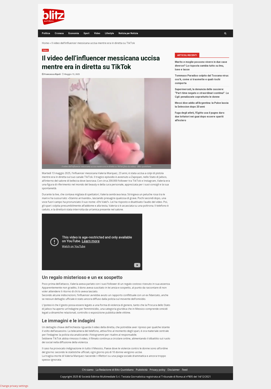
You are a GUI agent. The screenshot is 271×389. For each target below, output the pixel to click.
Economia (73, 33)
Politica (46, 33)
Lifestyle (109, 33)
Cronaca (59, 33)
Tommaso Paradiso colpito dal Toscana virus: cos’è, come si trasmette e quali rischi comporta (202, 79)
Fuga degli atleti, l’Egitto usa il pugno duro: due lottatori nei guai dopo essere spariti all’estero (200, 116)
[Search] (225, 33)
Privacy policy (157, 369)
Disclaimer (173, 369)
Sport (86, 33)
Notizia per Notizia (128, 33)
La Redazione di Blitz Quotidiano (115, 369)
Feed (184, 369)
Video (97, 33)
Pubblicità (141, 369)
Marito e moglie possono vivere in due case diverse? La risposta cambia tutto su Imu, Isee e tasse (201, 65)
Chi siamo (87, 369)
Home (45, 43)
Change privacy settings (14, 386)
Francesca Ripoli (52, 74)
